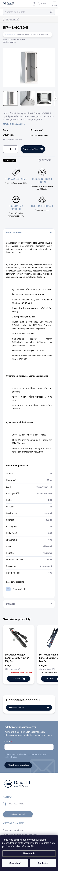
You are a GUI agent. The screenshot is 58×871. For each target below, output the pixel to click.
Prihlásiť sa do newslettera (18, 765)
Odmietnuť (15, 863)
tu (33, 846)
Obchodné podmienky (13, 830)
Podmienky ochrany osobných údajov (20, 835)
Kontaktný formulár (18, 814)
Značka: (9, 42)
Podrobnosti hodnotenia (41, 34)
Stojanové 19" (19, 589)
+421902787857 (16, 803)
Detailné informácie (12, 124)
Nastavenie (29, 853)
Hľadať (51, 12)
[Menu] (54, 3)
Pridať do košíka (30, 149)
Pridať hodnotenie (16, 708)
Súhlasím (43, 863)
